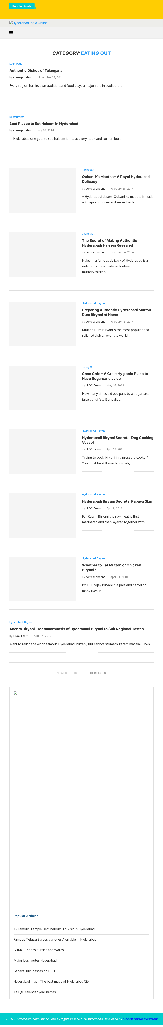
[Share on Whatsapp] (82, 94)
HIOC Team (93, 385)
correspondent (22, 77)
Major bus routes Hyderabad (35, 960)
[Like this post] (69, 94)
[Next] (45, 6)
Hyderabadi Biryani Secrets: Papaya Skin (117, 501)
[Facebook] (67, 13)
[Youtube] (84, 13)
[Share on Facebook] (74, 94)
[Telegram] (95, 13)
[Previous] (40, 6)
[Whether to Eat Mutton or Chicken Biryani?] (42, 579)
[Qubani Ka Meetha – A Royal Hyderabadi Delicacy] (42, 190)
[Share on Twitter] (78, 94)
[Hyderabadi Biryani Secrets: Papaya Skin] (42, 515)
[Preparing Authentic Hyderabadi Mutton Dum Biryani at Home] (42, 324)
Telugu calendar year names (35, 992)
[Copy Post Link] (90, 94)
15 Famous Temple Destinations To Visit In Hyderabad (54, 929)
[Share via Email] (94, 94)
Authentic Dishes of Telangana (35, 70)
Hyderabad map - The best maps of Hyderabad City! (52, 981)
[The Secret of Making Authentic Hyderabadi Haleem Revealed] (42, 254)
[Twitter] (73, 13)
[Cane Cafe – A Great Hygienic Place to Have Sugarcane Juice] (42, 388)
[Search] (152, 32)
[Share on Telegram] (86, 94)
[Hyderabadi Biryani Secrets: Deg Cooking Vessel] (42, 451)
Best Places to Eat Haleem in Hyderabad (43, 124)
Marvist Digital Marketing (140, 1019)
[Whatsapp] (90, 13)
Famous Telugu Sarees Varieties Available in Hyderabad (55, 939)
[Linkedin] (79, 13)
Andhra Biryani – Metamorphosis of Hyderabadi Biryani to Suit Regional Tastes (76, 629)
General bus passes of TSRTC (36, 971)
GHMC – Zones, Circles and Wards (39, 950)
